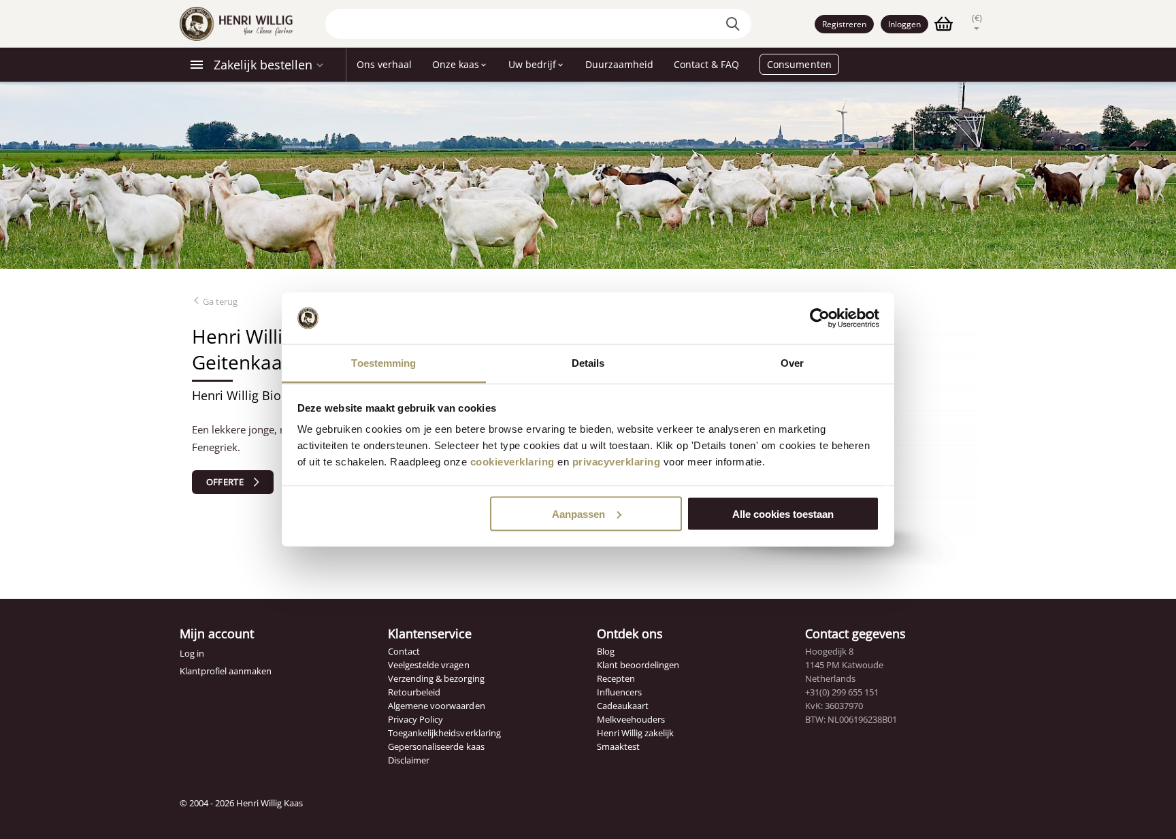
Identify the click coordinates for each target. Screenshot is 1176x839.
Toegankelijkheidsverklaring (444, 733)
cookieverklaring (512, 461)
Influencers (619, 692)
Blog (606, 651)
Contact (404, 651)
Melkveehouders (631, 719)
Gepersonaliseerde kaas (436, 746)
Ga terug (219, 301)
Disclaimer (408, 760)
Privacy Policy (415, 719)
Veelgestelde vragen (428, 665)
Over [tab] (792, 363)
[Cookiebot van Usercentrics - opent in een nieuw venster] (819, 318)
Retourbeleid (414, 692)
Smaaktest (618, 746)
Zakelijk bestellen (263, 65)
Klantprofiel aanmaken (226, 671)
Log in (192, 653)
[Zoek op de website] (734, 24)
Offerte (225, 482)
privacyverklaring (616, 461)
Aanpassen (578, 513)
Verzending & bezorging (436, 678)
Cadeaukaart (623, 706)
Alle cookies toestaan (783, 513)
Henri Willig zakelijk (635, 733)
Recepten (616, 678)
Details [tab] (588, 363)
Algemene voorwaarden (436, 706)
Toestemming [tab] (383, 363)
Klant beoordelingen (638, 665)
